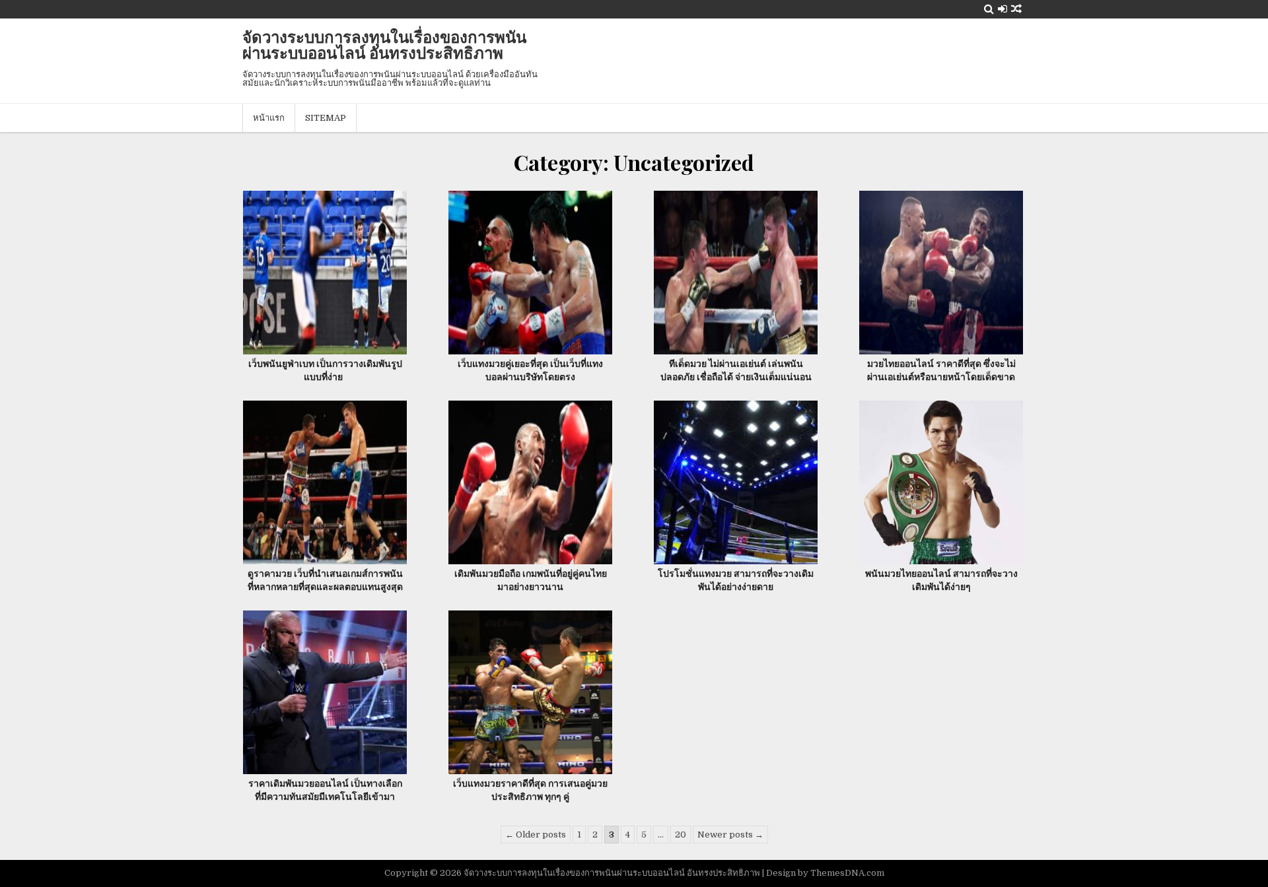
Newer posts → (730, 834)
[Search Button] (989, 9)
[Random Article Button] (1016, 9)
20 (680, 834)
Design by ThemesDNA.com (825, 873)
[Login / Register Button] (1002, 9)
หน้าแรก (269, 118)
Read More (330, 271)
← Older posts (535, 834)
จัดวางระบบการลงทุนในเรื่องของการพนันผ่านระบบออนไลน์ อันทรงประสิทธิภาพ (384, 44)
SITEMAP (325, 118)
